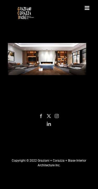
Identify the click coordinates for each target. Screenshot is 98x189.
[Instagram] (57, 116)
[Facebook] (41, 116)
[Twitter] (49, 116)
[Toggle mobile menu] (87, 8)
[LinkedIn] (49, 124)
